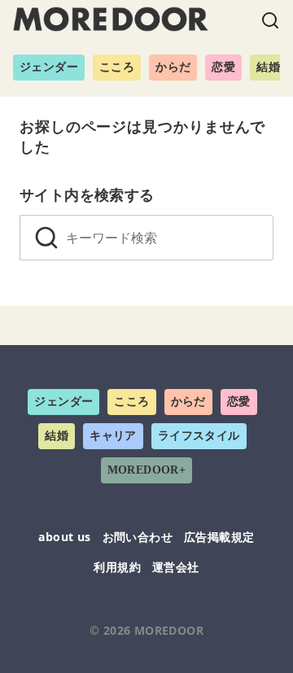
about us (64, 536)
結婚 (268, 67)
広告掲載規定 (219, 536)
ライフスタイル (199, 436)
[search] (46, 237)
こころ (116, 67)
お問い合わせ (138, 536)
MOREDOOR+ (146, 470)
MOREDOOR (168, 630)
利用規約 (117, 567)
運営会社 (175, 567)
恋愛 (223, 67)
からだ (172, 67)
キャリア (113, 436)
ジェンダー (49, 67)
